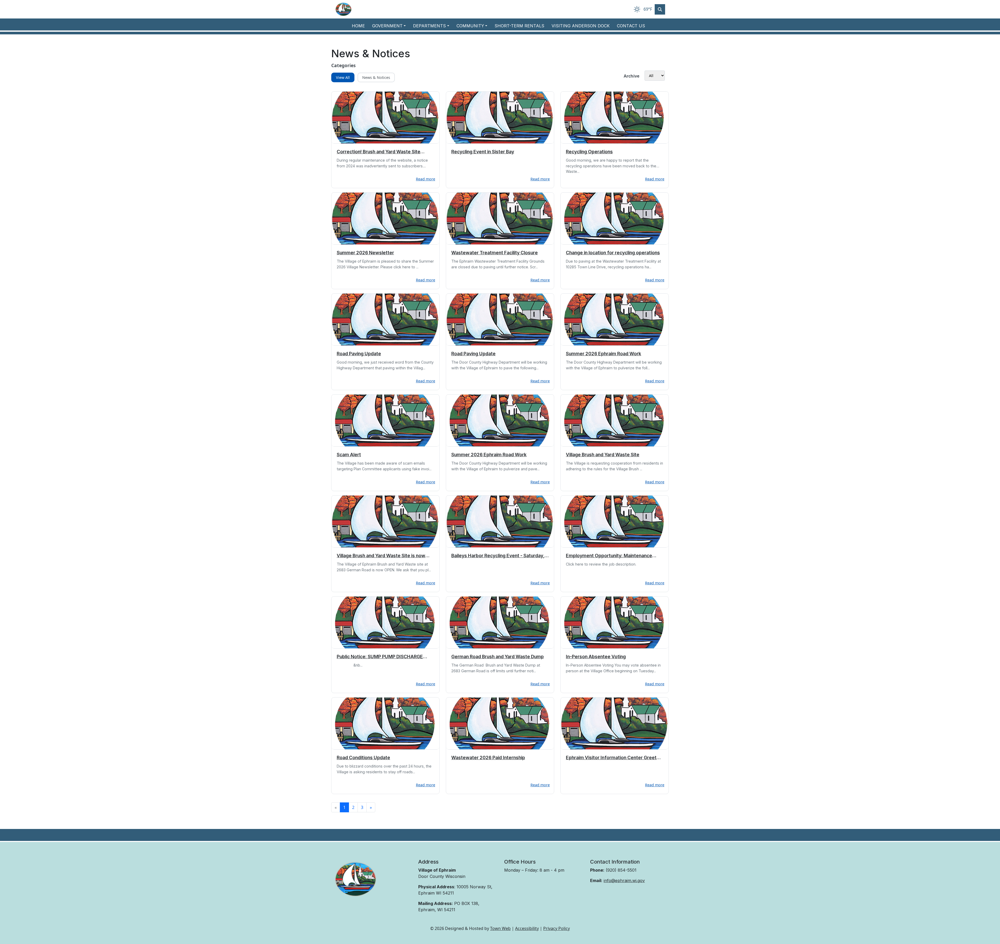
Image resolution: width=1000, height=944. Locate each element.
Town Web (500, 928)
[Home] (343, 9)
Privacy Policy (556, 928)
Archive (631, 76)
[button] (390, 26)
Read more (425, 178)
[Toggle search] (660, 9)
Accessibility (527, 928)
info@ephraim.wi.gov (624, 880)
